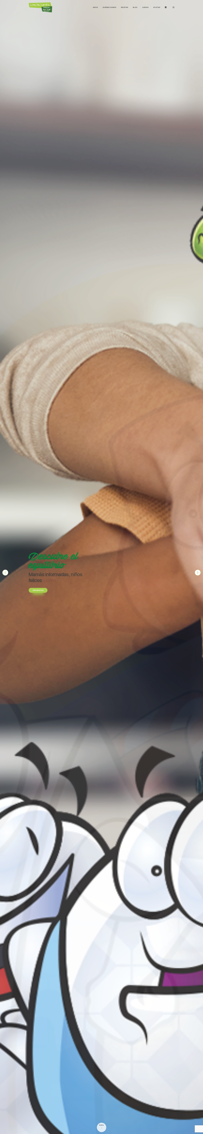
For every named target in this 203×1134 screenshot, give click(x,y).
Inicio (95, 7)
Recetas (124, 7)
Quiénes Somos (109, 7)
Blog (135, 7)
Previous (5, 573)
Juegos (145, 7)
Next (198, 573)
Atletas (156, 7)
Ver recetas (38, 587)
